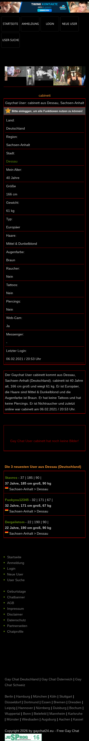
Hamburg (23, 696)
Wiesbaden (30, 719)
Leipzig (10, 708)
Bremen (60, 702)
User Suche (16, 580)
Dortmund (31, 702)
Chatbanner (16, 597)
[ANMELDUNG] (30, 23)
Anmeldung (15, 563)
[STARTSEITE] (10, 23)
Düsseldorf (13, 702)
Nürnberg (43, 708)
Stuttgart (65, 696)
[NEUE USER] (69, 23)
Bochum (75, 708)
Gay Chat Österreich (57, 679)
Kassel (78, 719)
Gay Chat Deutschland (22, 679)
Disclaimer (15, 614)
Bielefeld (40, 713)
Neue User (15, 574)
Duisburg (59, 708)
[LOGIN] (50, 23)
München (40, 696)
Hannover (25, 708)
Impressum (15, 609)
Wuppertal (12, 713)
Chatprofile (15, 631)
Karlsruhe (75, 713)
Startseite (14, 557)
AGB (10, 603)
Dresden (74, 702)
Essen (46, 702)
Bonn (27, 713)
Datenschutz (16, 620)
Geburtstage (16, 591)
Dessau (12, 161)
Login (11, 568)
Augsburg (49, 719)
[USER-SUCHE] (10, 40)
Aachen (64, 719)
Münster (13, 719)
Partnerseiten (17, 626)
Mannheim (57, 713)
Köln (53, 696)
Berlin (9, 696)
